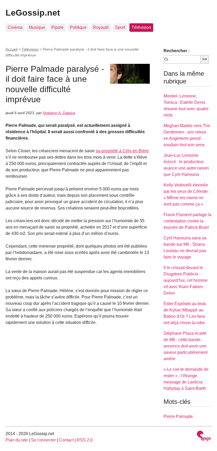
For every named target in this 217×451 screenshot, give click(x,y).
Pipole (57, 27)
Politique (78, 27)
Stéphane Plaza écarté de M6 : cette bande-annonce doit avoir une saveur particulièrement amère (185, 346)
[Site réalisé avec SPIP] (204, 437)
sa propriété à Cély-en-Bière (122, 151)
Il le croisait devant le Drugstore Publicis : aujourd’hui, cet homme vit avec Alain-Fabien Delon (185, 280)
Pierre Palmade (178, 416)
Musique (37, 27)
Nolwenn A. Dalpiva (59, 113)
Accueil (11, 49)
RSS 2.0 (85, 440)
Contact (66, 440)
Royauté (101, 27)
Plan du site (17, 440)
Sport (120, 27)
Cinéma (15, 27)
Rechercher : (176, 50)
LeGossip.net (33, 12)
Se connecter (43, 440)
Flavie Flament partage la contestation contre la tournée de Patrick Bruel (187, 221)
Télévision (141, 27)
